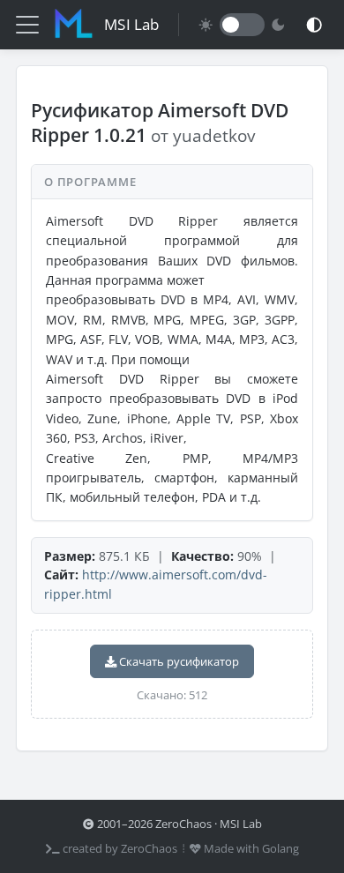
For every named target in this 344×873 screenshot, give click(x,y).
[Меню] (27, 25)
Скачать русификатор (177, 661)
